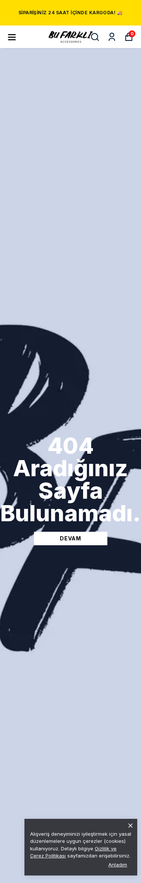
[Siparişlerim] (112, 37)
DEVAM (70, 538)
